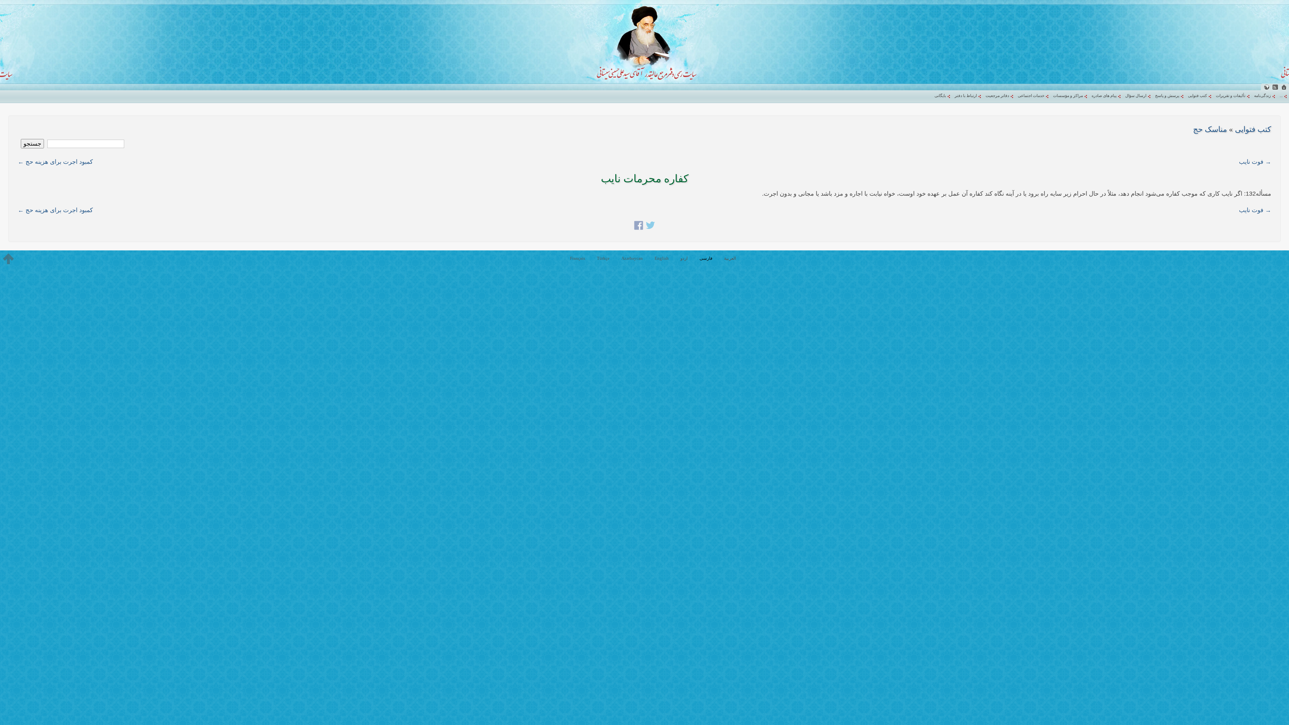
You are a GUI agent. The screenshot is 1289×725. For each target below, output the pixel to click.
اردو (684, 258)
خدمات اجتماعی (1031, 95)
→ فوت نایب (1255, 161)
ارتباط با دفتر (966, 95)
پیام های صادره (1104, 95)
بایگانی (940, 95)
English (662, 258)
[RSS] (1275, 87)
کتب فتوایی (1197, 95)
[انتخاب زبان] (1266, 87)
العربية (730, 258)
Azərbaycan (632, 258)
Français (577, 258)
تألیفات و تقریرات (1230, 95)
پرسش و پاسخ (1167, 95)
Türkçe (603, 258)
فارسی (706, 258)
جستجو (32, 143)
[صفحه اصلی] (1284, 87)
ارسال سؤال (1135, 95)
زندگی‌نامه (1262, 95)
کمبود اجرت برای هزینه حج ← (55, 161)
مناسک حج (1210, 129)
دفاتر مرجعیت (997, 95)
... (1281, 95)
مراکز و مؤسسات (1068, 95)
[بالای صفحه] (8, 258)
